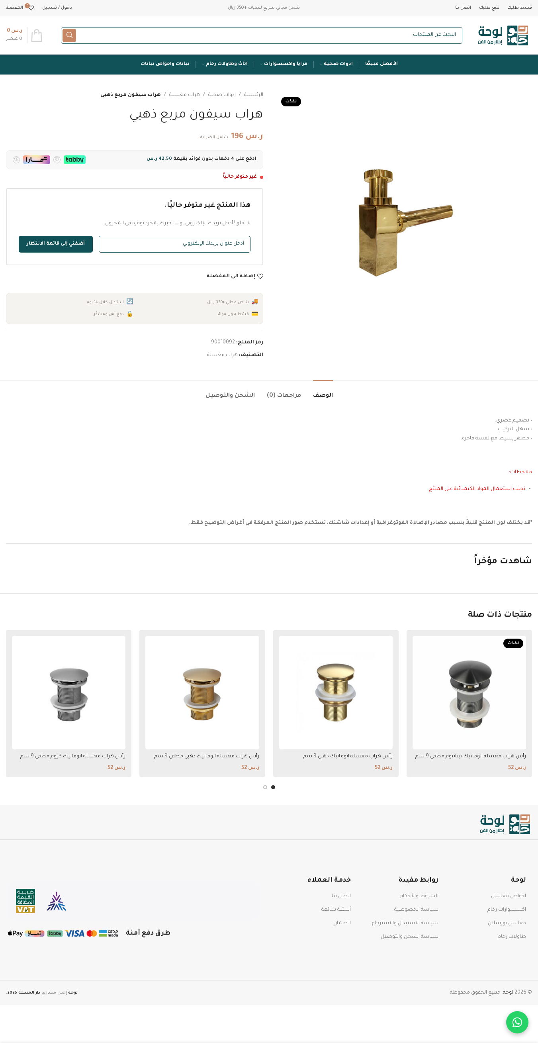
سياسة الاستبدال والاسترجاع (405, 923)
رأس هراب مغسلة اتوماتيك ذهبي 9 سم (348, 756)
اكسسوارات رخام (506, 910)
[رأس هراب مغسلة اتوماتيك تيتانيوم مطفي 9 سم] (469, 692)
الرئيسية (253, 95)
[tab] (323, 392)
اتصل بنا (341, 896)
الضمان (341, 923)
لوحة (508, 993)
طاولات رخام (512, 937)
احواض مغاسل (508, 896)
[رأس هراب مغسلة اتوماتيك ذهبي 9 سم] (336, 692)
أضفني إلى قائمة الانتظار (56, 244)
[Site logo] (503, 36)
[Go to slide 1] (273, 787)
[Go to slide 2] (265, 787)
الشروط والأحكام (419, 896)
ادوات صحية (222, 95)
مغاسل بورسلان (507, 923)
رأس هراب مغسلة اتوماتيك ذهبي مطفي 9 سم (206, 756)
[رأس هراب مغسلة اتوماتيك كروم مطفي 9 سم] (68, 692)
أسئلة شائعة (335, 910)
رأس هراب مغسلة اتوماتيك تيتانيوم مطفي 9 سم (470, 756)
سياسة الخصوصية (416, 910)
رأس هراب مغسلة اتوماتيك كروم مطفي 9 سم (72, 756)
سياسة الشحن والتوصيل (409, 937)
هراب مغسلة (184, 95)
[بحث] (69, 35)
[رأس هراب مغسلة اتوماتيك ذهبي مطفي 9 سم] (202, 692)
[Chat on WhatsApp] (517, 1022)
